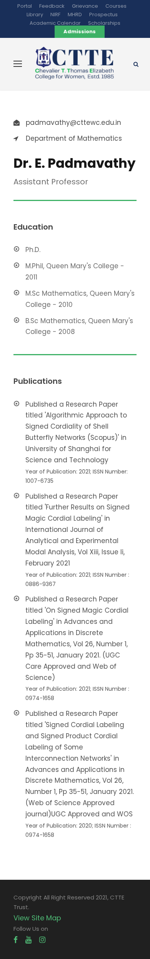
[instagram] (42, 940)
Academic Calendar (55, 23)
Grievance (85, 6)
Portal (24, 6)
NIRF (55, 14)
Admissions (79, 31)
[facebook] (15, 940)
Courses (116, 6)
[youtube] (28, 940)
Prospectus (103, 14)
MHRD (75, 14)
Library (35, 14)
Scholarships (104, 23)
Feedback (52, 6)
